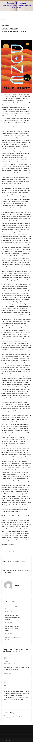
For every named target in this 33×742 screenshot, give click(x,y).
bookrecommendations (11, 549)
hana (25, 34)
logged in (14, 716)
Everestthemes (16, 740)
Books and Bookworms (16, 3)
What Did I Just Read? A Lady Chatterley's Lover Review (16, 571)
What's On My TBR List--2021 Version (14, 561)
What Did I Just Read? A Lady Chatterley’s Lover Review (12, 617)
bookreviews (8, 552)
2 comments (6, 36)
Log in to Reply (7, 673)
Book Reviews (5, 25)
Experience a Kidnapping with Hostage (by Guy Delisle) (12, 628)
